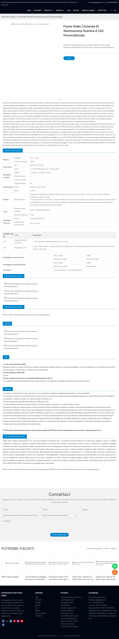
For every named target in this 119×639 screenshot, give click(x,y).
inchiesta (69, 58)
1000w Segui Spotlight (10, 577)
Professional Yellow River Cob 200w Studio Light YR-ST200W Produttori (59, 578)
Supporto (114, 548)
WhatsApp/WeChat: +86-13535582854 (101, 608)
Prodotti (106, 548)
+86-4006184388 (112, 2)
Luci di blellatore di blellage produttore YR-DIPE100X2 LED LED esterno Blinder (35, 578)
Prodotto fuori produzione (94, 548)
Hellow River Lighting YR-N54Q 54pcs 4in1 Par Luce (82, 578)
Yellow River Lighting (8, 17)
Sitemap (61, 635)
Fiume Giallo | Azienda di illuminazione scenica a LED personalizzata (40, 17)
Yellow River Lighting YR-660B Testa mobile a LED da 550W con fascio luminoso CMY (106, 578)
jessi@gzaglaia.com (96, 2)
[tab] (59, 98)
